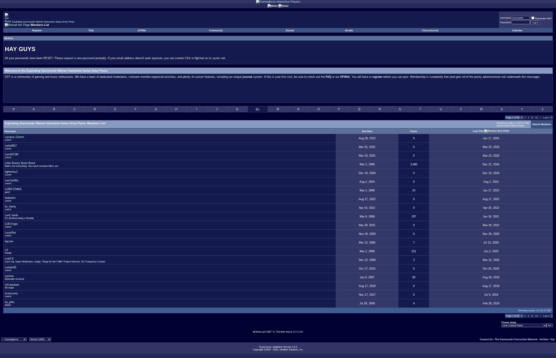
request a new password (79, 58)
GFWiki (142, 30)
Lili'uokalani (12, 284)
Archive (543, 339)
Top (552, 339)
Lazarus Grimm (14, 137)
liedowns (10, 197)
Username (505, 18)
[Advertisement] (278, 91)
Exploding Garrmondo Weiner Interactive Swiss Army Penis (43, 21)
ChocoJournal (430, 30)
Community (216, 30)
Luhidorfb (10, 267)
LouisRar (10, 232)
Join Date (367, 131)
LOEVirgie (11, 223)
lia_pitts (10, 302)
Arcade (349, 30)
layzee (9, 241)
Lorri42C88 (11, 154)
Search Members (541, 124)
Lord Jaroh (11, 215)
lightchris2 (11, 171)
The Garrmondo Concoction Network (516, 339)
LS (6, 250)
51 (536, 117)
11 (532, 117)
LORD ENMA (13, 189)
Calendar (517, 30)
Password (505, 22)
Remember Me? (543, 18)
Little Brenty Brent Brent (20, 163)
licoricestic (11, 293)
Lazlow (9, 276)
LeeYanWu (11, 180)
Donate (290, 30)
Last (546, 117)
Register (37, 30)
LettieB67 (11, 145)
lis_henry (10, 206)
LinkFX (9, 258)
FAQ (91, 30)
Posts (413, 131)
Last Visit (478, 130)
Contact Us (486, 339)
